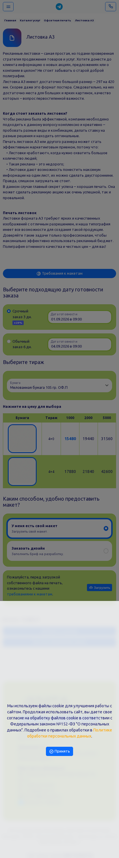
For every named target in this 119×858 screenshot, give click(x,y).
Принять (62, 751)
